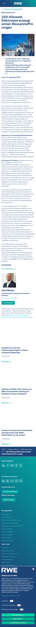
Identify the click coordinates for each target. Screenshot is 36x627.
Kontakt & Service (7, 540)
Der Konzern (6, 514)
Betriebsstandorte (8, 551)
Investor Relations (8, 532)
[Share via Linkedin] (3, 465)
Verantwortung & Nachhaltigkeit (12, 526)
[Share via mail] (12, 465)
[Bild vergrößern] (30, 51)
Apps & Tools (6, 562)
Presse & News (13, 449)
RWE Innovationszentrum (10, 554)
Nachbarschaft (7, 535)
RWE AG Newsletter (8, 565)
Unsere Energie (7, 517)
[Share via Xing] (16, 465)
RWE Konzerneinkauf (8, 556)
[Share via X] (21, 465)
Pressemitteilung (7, 269)
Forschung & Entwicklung (10, 523)
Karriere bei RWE (7, 529)
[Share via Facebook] (8, 465)
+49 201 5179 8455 (10, 298)
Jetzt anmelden (8, 500)
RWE (3, 449)
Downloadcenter (7, 559)
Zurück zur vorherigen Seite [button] (13, 9)
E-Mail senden (8, 303)
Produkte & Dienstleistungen (11, 520)
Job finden (5, 548)
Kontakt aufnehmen (10, 491)
